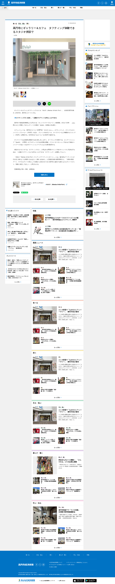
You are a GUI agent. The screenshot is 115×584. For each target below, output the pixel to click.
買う (52, 7)
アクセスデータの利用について (58, 564)
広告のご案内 (53, 567)
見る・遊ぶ (43, 7)
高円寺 (15, 35)
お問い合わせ (71, 564)
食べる (34, 7)
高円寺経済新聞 (16, 3)
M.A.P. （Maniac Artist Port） (55, 184)
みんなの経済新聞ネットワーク (26, 580)
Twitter (102, 3)
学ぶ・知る (73, 7)
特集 (81, 7)
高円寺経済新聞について (56, 562)
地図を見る (44, 175)
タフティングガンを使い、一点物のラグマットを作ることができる (36, 118)
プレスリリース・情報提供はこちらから (77, 562)
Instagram (106, 3)
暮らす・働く (61, 7)
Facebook (98, 3)
